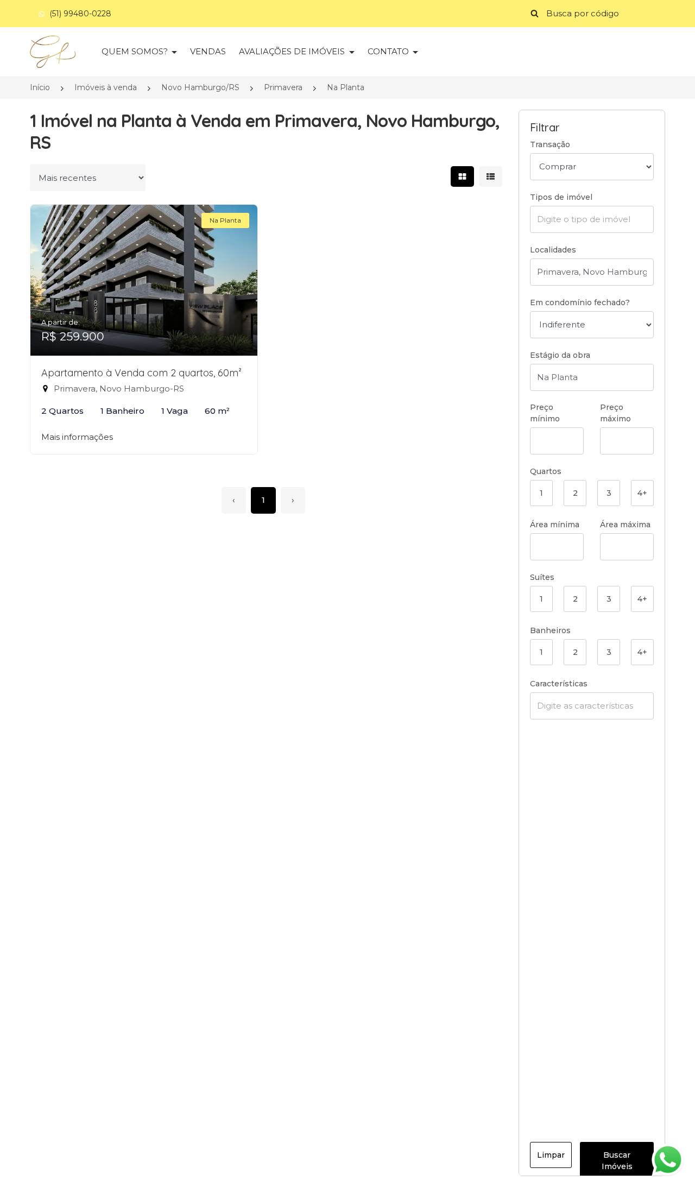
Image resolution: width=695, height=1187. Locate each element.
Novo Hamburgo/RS (200, 87)
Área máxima (625, 524)
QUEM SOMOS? (136, 51)
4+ (642, 493)
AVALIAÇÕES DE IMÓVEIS (293, 51)
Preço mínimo (545, 413)
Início (40, 87)
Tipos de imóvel (561, 197)
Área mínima (554, 524)
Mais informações (77, 437)
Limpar (551, 1155)
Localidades (553, 250)
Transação (550, 144)
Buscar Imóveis (617, 1160)
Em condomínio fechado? (580, 302)
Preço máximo (615, 413)
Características (558, 684)
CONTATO (389, 51)
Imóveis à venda (105, 87)
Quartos (545, 471)
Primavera (283, 87)
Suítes (542, 577)
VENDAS (208, 51)
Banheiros (550, 630)
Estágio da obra (560, 355)
